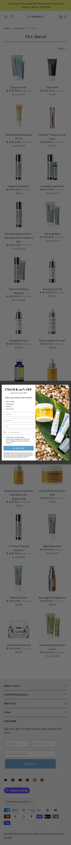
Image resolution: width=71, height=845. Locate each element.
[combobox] (7, 432)
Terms (25, 457)
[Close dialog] (67, 386)
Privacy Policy (20, 457)
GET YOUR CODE (19, 448)
